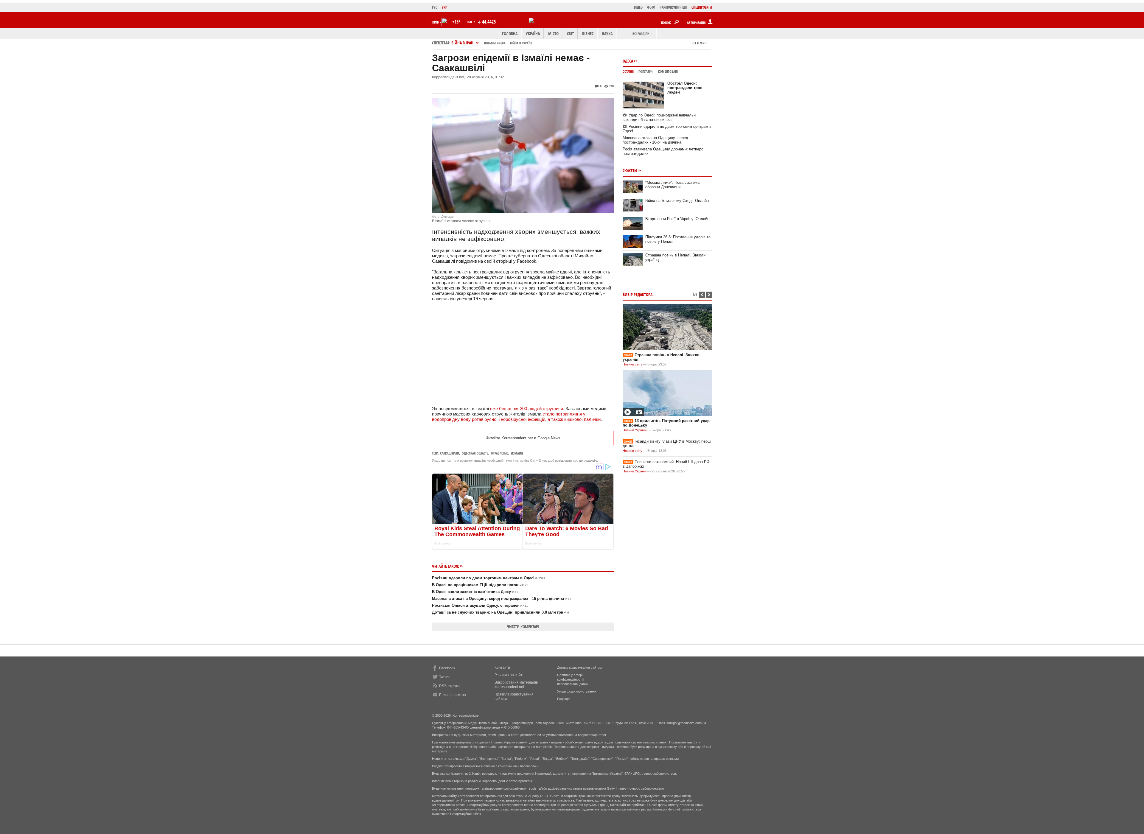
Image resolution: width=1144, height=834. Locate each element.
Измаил (517, 453)
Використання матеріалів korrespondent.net (516, 684)
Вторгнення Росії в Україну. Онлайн (677, 219)
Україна (533, 33)
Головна (509, 33)
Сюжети (630, 170)
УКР (444, 7)
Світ (570, 33)
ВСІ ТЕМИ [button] (698, 43)
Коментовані (668, 71)
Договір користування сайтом (579, 667)
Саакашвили (449, 453)
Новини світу (632, 364)
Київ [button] (435, 22)
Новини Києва (495, 43)
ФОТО (651, 7)
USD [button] (470, 22)
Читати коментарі (523, 626)
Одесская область (475, 453)
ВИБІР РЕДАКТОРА (637, 294)
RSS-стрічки (449, 686)
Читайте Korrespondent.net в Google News (523, 438)
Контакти (502, 667)
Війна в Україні (521, 43)
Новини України (634, 430)
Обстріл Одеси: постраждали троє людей (684, 87)
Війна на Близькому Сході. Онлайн (677, 200)
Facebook (447, 668)
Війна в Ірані (491, 43)
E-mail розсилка (452, 695)
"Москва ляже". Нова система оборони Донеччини (672, 184)
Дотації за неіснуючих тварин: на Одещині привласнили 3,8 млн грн (500, 612)
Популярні (645, 71)
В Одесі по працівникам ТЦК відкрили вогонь (480, 585)
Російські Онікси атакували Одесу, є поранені (480, 605)
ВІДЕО (638, 7)
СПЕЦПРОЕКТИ (701, 7)
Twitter (444, 677)
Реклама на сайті (509, 675)
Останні (628, 71)
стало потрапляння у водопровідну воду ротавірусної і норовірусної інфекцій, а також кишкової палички (516, 416)
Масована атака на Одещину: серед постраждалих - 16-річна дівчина (501, 598)
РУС (434, 7)
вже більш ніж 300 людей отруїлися (526, 408)
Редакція (563, 699)
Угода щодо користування (576, 691)
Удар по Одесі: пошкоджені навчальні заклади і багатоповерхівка (660, 117)
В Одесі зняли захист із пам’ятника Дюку (475, 591)
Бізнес (587, 33)
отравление (499, 453)
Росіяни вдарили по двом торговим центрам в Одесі (488, 578)
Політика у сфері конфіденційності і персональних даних (572, 679)
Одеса (628, 61)
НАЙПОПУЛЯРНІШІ (673, 7)
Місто (553, 33)
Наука (607, 33)
